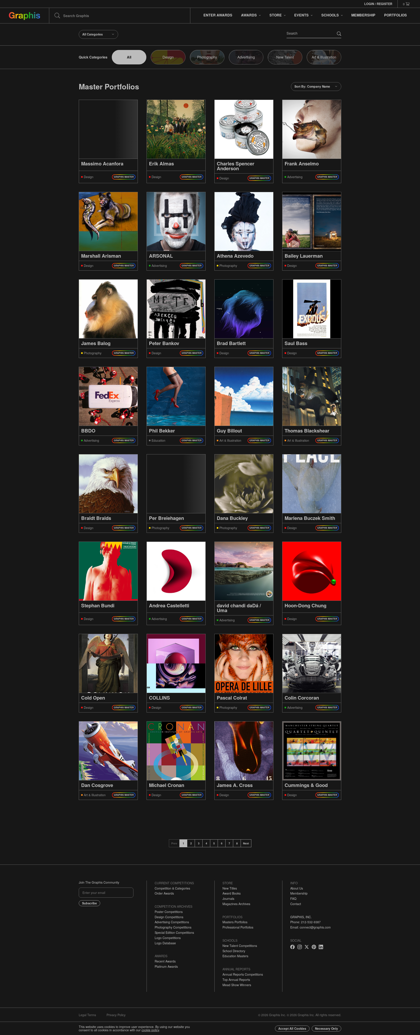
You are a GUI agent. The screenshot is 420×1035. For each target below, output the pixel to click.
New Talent (285, 57)
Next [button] (246, 843)
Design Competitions (169, 917)
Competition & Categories (172, 888)
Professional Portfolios (237, 927)
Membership (299, 893)
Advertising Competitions (172, 922)
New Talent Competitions (239, 945)
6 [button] (221, 843)
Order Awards (164, 893)
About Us (296, 888)
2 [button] (191, 843)
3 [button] (199, 843)
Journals (228, 898)
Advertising (246, 57)
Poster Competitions (169, 911)
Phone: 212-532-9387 (305, 922)
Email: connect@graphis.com (310, 927)
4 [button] (206, 843)
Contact (295, 904)
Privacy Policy (116, 1015)
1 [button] (183, 843)
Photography (207, 57)
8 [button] (237, 843)
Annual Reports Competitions (242, 974)
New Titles (229, 888)
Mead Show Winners (236, 985)
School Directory (233, 951)
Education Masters (235, 956)
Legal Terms (87, 1015)
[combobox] (98, 34)
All (129, 57)
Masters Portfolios (234, 922)
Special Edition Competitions (174, 932)
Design (168, 57)
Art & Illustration (324, 57)
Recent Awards (165, 961)
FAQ (293, 898)
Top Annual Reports (236, 979)
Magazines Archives (236, 904)
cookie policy (150, 1030)
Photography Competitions (173, 927)
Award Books (231, 893)
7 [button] (229, 843)
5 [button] (214, 843)
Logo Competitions (168, 938)
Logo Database (165, 943)
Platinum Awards (166, 966)
